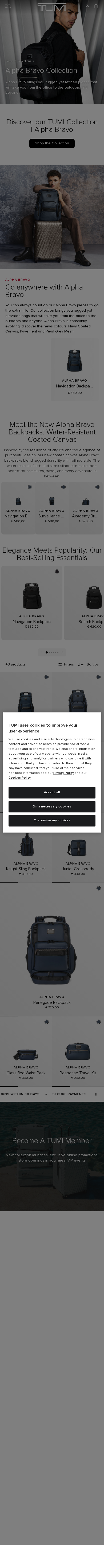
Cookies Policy (20, 777)
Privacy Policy (63, 773)
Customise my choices (52, 820)
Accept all (52, 792)
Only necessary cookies (52, 806)
